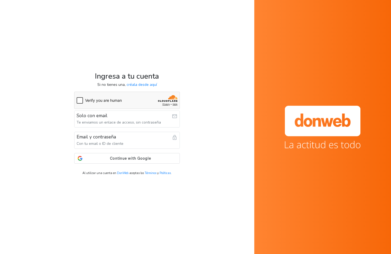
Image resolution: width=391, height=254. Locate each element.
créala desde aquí (142, 84)
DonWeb (122, 173)
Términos (150, 173)
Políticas (165, 173)
